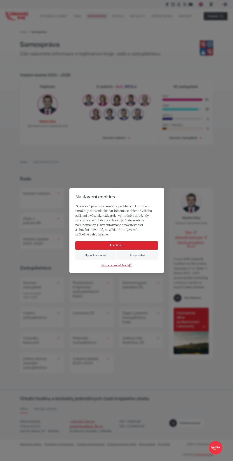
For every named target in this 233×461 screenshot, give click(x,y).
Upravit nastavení (95, 255)
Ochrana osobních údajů (116, 265)
